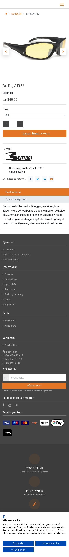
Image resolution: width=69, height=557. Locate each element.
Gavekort (9, 249)
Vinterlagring (11, 259)
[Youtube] (10, 405)
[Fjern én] (6, 124)
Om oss (9, 274)
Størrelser (10, 304)
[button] (6, 51)
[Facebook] (5, 405)
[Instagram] (17, 405)
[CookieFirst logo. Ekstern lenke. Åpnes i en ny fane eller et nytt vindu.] (4, 516)
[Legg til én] (20, 124)
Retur (8, 299)
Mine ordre (10, 325)
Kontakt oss (11, 279)
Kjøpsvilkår (10, 284)
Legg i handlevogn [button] (36, 133)
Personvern (11, 289)
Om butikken (11, 345)
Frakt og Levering (14, 294)
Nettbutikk (16, 13)
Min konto (10, 320)
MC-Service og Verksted (17, 254)
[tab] (34, 192)
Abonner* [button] (36, 385)
